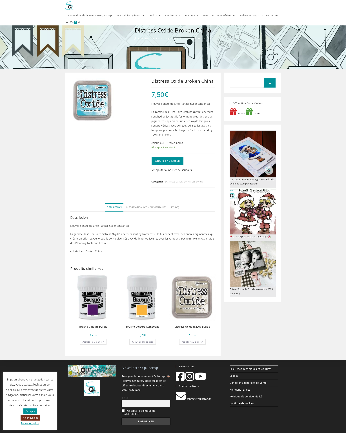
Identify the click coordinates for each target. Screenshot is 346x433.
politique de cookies (242, 403)
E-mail (125, 397)
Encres (187, 181)
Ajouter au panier (167, 160)
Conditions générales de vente (248, 382)
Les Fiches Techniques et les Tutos (250, 369)
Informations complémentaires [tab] (146, 207)
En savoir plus (30, 423)
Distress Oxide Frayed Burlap (192, 326)
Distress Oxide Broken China (197, 38)
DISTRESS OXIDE (174, 181)
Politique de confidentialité (246, 396)
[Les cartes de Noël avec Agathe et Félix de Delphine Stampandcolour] (253, 154)
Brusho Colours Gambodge (142, 326)
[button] (171, 170)
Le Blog (234, 375)
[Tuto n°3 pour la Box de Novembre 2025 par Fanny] (253, 264)
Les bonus (197, 181)
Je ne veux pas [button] (30, 417)
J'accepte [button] (30, 411)
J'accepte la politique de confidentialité (138, 412)
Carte (256, 113)
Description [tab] (114, 207)
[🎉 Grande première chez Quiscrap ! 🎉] (253, 211)
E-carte (241, 113)
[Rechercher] (270, 83)
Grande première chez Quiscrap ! (250, 236)
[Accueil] (135, 38)
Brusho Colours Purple (93, 326)
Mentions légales (240, 389)
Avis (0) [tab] (175, 207)
